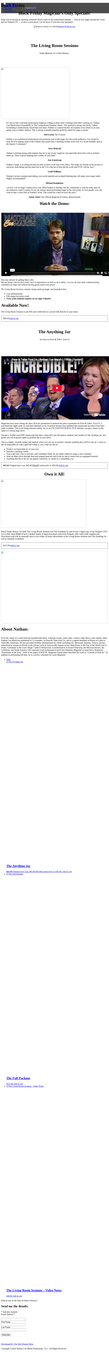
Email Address (8, 1314)
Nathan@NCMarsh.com (66, 26)
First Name (5, 1322)
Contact (30, 8)
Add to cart (13, 318)
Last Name (5, 1327)
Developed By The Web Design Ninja (17, 1344)
